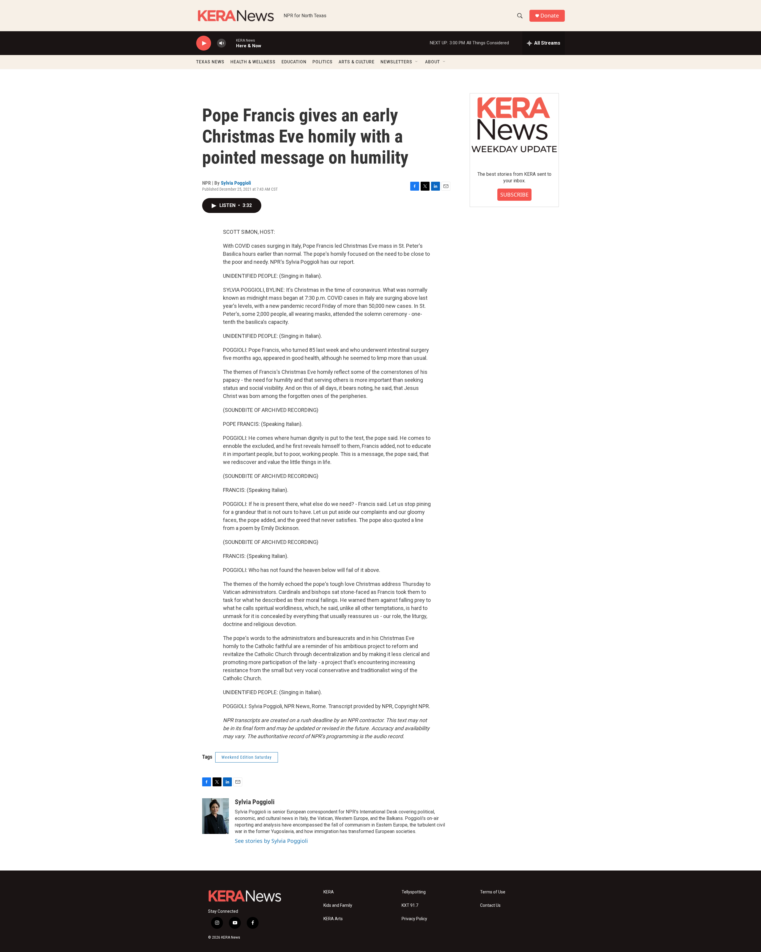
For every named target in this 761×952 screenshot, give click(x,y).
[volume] (221, 43)
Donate (549, 15)
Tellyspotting (414, 892)
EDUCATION (294, 61)
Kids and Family (337, 905)
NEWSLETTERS (396, 61)
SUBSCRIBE (514, 194)
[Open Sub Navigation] (416, 61)
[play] (203, 43)
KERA (328, 892)
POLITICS (322, 61)
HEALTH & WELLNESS (253, 61)
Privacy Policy (414, 919)
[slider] (231, 43)
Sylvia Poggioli (236, 183)
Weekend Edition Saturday (246, 757)
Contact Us (490, 905)
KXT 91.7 (410, 905)
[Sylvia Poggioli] (215, 816)
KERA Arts (333, 919)
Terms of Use (492, 892)
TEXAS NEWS (210, 61)
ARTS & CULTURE (357, 61)
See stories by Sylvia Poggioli (271, 840)
